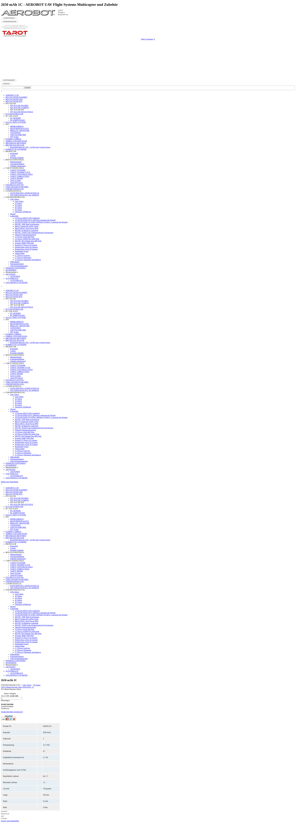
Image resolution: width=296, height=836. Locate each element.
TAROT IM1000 (16, 178)
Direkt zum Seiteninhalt (9, 482)
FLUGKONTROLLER (14, 114)
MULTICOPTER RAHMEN (16, 97)
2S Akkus (18, 203)
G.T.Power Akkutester (23, 258)
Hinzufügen (5, 700)
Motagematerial (16, 162)
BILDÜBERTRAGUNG (19, 128)
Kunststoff (14, 153)
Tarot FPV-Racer (16, 183)
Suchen (27, 88)
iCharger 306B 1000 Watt (24, 243)
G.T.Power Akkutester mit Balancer (28, 260)
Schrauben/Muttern (17, 164)
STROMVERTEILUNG (15, 189)
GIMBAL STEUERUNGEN (16, 141)
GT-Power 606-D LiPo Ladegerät (27, 218)
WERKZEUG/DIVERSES (16, 268)
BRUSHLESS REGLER (15, 145)
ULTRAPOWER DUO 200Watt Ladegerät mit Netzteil (35, 220)
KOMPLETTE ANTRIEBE (16, 149)
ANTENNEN (15, 133)
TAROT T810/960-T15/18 (20, 172)
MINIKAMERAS (17, 126)
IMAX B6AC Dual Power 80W (26, 228)
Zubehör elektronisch (18, 166)
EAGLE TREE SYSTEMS (16, 122)
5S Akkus (18, 210)
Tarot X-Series (15, 181)
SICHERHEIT (11, 270)
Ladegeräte (14, 216)
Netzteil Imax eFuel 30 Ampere (26, 249)
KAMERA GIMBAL (14, 139)
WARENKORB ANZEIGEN (12, 712)
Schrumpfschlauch (17, 264)
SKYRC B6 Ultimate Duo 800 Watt (28, 241)
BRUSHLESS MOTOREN (16, 143)
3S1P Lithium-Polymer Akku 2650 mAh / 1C (17, 687)
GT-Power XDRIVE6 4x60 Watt (27, 239)
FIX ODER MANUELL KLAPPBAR (24, 195)
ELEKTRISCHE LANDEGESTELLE (24, 193)
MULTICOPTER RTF (14, 101)
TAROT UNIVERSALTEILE (21, 174)
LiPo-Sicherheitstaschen (19, 266)
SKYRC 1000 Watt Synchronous (27, 224)
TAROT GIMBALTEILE (19, 176)
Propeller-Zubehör (17, 158)
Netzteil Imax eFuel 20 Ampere (26, 247)
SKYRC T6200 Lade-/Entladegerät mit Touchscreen (34, 233)
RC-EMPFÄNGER (17, 120)
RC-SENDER (15, 118)
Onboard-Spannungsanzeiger (25, 235)
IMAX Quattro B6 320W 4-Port (26, 226)
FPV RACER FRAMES (19, 106)
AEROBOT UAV (12, 95)
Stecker (13, 214)
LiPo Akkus (14, 199)
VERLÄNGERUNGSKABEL (17, 187)
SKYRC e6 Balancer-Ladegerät (26, 231)
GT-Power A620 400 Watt (24, 237)
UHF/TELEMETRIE (18, 135)
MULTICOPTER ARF (14, 99)
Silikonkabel (14, 262)
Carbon (13, 156)
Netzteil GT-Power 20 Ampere (26, 245)
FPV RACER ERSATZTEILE (21, 112)
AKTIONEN (10, 274)
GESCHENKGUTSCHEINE (17, 283)
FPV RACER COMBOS (19, 108)
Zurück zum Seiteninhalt (10, 821)
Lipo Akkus (19, 201)
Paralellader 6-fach (21, 251)
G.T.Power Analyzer (22, 255)
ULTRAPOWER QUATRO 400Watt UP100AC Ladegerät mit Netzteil (41, 222)
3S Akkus (18, 206)
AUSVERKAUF (12, 278)
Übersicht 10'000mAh (23, 212)
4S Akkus (18, 208)
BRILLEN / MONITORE (19, 131)
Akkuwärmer (20, 253)
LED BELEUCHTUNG (15, 185)
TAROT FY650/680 (17, 170)
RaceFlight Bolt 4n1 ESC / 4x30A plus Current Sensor (30, 147)
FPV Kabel (14, 137)
